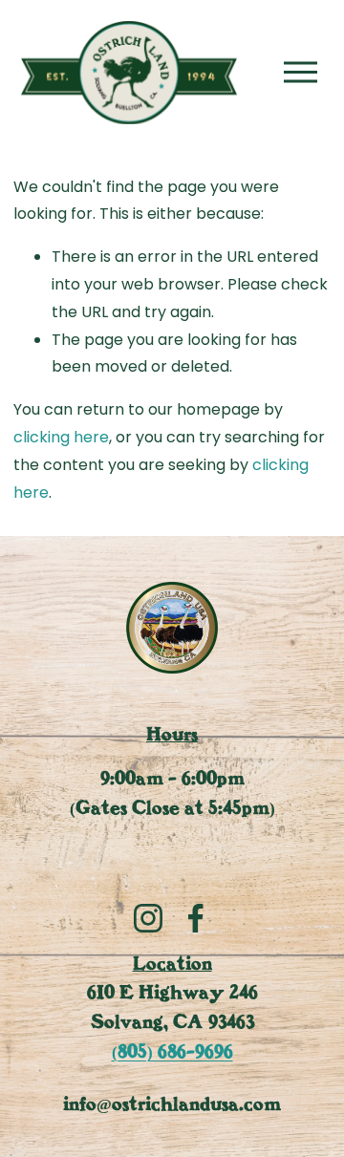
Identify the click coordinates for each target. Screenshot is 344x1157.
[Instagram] (148, 918)
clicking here (61, 437)
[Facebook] (196, 918)
